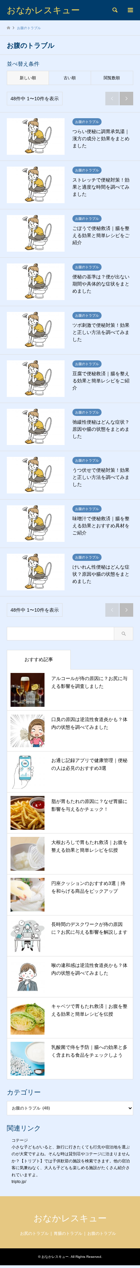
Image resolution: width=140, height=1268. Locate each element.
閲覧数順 (112, 78)
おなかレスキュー (70, 1218)
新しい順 (28, 78)
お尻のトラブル (34, 1233)
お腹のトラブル (101, 1233)
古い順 (70, 78)
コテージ (20, 1140)
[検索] (114, 10)
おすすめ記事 (38, 659)
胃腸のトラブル (68, 1233)
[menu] (130, 10)
